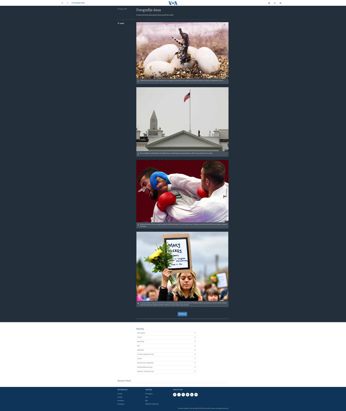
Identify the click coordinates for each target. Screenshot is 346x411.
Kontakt (119, 397)
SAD (146, 397)
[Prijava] (196, 394)
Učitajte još (182, 314)
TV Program (149, 394)
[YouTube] (269, 3)
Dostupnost (120, 404)
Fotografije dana (78, 3)
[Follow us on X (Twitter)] (179, 394)
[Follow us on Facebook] (174, 394)
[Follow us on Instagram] (183, 394)
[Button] (121, 24)
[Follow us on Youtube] (187, 394)
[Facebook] (280, 3)
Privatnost (120, 401)
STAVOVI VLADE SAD (152, 404)
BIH (146, 401)
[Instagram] (275, 3)
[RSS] (192, 394)
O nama (119, 394)
